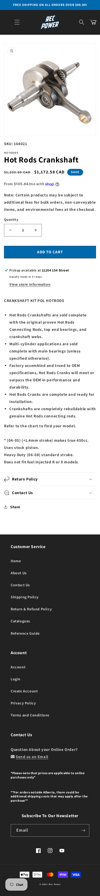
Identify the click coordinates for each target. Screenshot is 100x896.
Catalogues (20, 621)
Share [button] (15, 507)
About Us (19, 573)
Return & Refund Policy (31, 609)
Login (16, 679)
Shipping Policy (25, 597)
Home (16, 560)
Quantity (11, 219)
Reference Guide (25, 633)
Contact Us (20, 585)
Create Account (24, 691)
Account (18, 667)
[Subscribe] (83, 830)
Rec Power (55, 884)
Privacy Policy (23, 703)
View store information (29, 284)
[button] (17, 22)
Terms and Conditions (30, 715)
